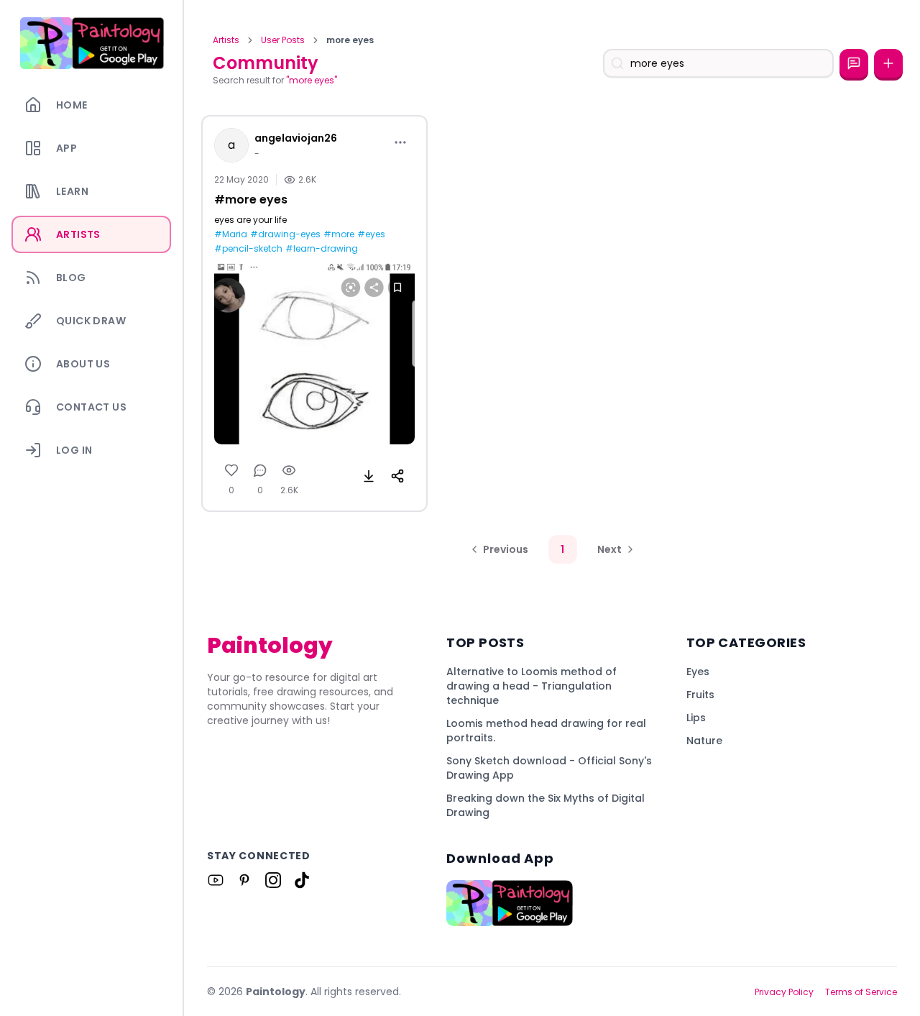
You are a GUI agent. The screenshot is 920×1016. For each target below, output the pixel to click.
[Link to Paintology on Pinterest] (244, 880)
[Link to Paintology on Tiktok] (301, 880)
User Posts (283, 40)
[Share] (397, 476)
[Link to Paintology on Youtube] (215, 880)
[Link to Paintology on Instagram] (273, 880)
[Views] (289, 470)
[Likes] (231, 470)
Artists (226, 40)
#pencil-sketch (248, 249)
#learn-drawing (321, 249)
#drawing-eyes (285, 234)
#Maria (230, 234)
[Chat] (854, 63)
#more (338, 234)
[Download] (368, 476)
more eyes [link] (350, 40)
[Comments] (260, 470)
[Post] (888, 63)
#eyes (371, 234)
